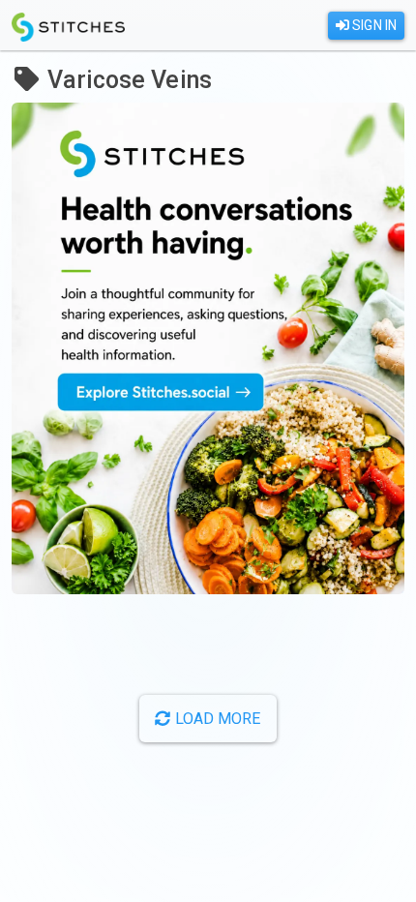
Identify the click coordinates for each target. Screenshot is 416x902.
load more (216, 718)
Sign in (373, 25)
